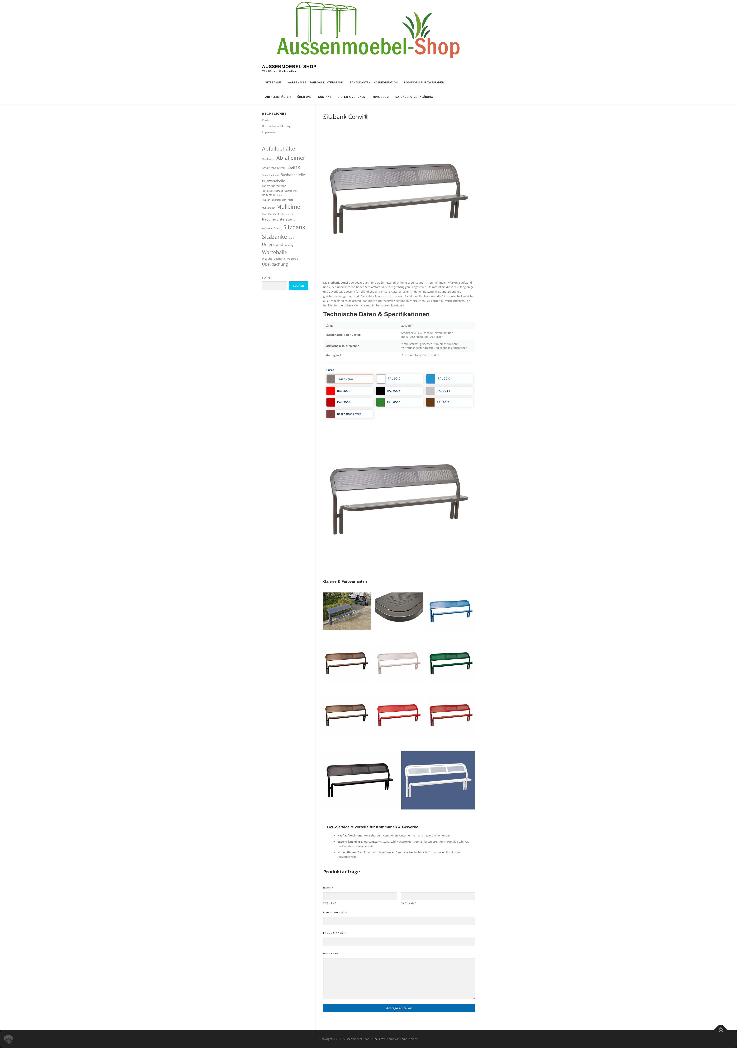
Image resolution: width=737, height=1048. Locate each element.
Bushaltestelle (293, 174)
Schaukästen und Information (374, 82)
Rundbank (267, 228)
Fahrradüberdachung (272, 190)
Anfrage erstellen (399, 1008)
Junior (280, 195)
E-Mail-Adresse (335, 912)
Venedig (289, 245)
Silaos (278, 228)
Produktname (334, 932)
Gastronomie (291, 190)
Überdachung (275, 264)
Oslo (264, 214)
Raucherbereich (285, 214)
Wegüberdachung (273, 258)
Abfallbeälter (268, 159)
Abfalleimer (290, 157)
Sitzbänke (273, 82)
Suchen (267, 277)
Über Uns (304, 96)
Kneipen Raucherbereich (274, 199)
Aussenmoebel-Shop (289, 66)
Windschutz (292, 259)
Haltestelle (269, 195)
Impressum (380, 96)
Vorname (329, 903)
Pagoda (272, 214)
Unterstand (272, 244)
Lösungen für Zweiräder (424, 82)
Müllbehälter (268, 208)
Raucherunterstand (279, 219)
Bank (293, 166)
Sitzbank (294, 227)
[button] (8, 1039)
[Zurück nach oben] (721, 1030)
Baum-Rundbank (270, 175)
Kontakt (324, 96)
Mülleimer (289, 206)
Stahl (291, 238)
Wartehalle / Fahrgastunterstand (315, 82)
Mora (290, 199)
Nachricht (331, 953)
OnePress (378, 1039)
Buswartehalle (273, 181)
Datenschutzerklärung (414, 96)
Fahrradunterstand (274, 186)
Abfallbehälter (278, 96)
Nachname (408, 903)
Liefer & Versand (351, 96)
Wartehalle (274, 252)
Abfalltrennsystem (274, 168)
